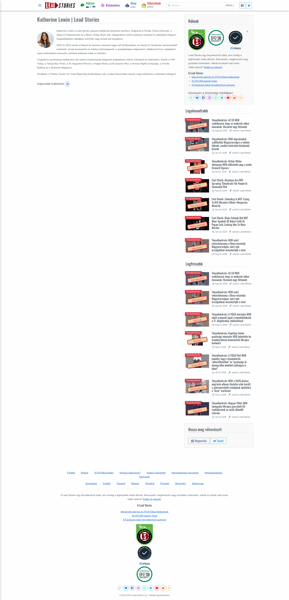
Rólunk (84, 472)
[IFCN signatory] (144, 534)
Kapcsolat (144, 476)
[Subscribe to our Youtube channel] (228, 97)
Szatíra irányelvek (156, 472)
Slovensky (180, 483)
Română (149, 483)
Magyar (135, 483)
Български (91, 483)
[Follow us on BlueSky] (197, 97)
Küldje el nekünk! (213, 67)
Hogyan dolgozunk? (130, 472)
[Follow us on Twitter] (222, 97)
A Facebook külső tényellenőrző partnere (213, 85)
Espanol (121, 483)
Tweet (220, 441)
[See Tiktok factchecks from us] (191, 97)
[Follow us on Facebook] (203, 97)
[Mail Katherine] (67, 84)
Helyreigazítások (213, 472)
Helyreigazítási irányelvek (185, 472)
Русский (164, 483)
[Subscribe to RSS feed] (240, 97)
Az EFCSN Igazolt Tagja (204, 81)
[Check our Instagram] (209, 97)
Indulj (230, 5)
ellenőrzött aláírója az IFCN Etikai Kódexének (215, 77)
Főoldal (71, 472)
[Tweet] (249, 5)
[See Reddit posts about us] (234, 97)
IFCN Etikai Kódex (104, 472)
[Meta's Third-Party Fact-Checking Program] (144, 555)
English (107, 483)
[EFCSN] (144, 574)
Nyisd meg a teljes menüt (39, 5)
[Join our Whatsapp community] (215, 97)
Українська (198, 483)
